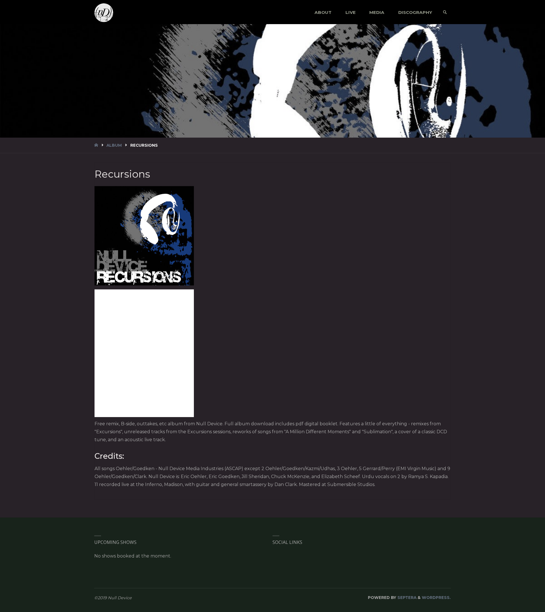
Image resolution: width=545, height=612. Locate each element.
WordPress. (436, 597)
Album (114, 145)
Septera (406, 597)
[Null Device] (104, 12)
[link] (445, 12)
